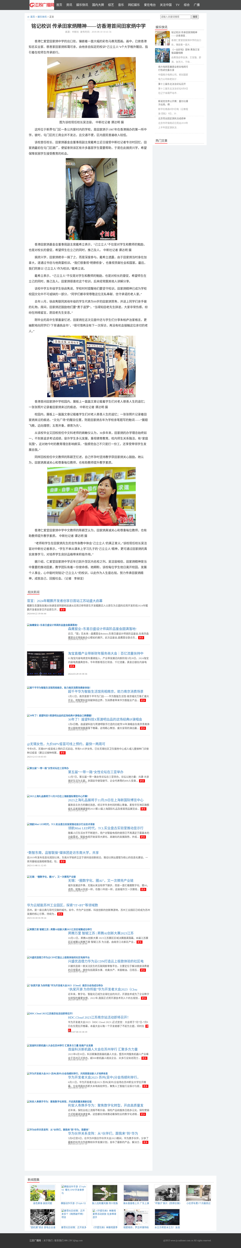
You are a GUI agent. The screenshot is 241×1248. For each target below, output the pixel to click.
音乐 (121, 5)
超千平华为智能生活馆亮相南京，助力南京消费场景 (105, 691)
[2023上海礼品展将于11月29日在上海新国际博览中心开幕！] (58, 796)
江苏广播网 (35, 1240)
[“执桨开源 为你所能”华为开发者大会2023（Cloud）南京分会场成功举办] (65, 985)
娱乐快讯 (82, 5)
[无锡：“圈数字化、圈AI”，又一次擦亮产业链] (51, 877)
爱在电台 (150, 5)
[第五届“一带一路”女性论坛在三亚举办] (48, 768)
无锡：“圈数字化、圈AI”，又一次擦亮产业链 (100, 880)
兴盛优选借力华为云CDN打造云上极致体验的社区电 (106, 961)
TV (178, 5)
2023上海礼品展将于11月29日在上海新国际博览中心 (105, 800)
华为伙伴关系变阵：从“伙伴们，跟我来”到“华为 (103, 1133)
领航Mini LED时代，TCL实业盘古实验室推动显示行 (105, 828)
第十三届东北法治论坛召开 (172, 84)
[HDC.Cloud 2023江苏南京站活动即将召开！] (50, 1013)
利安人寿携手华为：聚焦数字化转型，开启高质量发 (105, 1105)
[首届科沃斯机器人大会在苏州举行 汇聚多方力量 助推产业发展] (60, 1045)
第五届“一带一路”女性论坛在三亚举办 (95, 772)
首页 (59, 5)
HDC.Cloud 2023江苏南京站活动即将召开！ (99, 1017)
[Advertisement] (88, 1160)
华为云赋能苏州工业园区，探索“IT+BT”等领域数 (62, 905)
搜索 (195, 17)
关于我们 (48, 1240)
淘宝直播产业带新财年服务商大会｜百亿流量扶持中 (105, 653)
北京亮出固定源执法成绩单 (172, 118)
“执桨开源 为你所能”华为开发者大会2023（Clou (102, 989)
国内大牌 (98, 5)
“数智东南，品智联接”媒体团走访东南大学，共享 (63, 853)
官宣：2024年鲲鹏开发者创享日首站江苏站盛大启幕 (64, 601)
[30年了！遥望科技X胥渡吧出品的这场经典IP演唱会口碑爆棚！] (60, 715)
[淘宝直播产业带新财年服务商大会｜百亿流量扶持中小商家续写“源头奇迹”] (45, 663)
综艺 (111, 5)
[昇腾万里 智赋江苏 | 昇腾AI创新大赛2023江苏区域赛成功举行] (59, 929)
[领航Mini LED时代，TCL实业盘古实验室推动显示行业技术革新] (61, 824)
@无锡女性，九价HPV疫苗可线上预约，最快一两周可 (66, 744)
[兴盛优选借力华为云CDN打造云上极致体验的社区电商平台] (58, 957)
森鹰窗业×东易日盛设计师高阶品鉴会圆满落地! (102, 629)
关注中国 (166, 5)
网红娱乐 (134, 5)
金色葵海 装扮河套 (42, 1203)
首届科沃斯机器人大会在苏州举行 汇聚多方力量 (103, 1049)
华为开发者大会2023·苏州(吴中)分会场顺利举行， (104, 1077)
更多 (62, 609)
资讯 (69, 5)
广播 (197, 5)
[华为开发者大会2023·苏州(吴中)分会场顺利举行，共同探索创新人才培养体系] (67, 1073)
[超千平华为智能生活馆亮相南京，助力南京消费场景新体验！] (59, 687)
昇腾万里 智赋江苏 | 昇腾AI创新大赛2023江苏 (101, 933)
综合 (187, 5)
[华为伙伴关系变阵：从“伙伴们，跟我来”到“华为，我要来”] (58, 1129)
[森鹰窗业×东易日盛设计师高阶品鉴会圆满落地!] (52, 625)
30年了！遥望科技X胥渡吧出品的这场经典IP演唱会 (105, 719)
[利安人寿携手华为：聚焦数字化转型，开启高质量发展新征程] (59, 1101)
